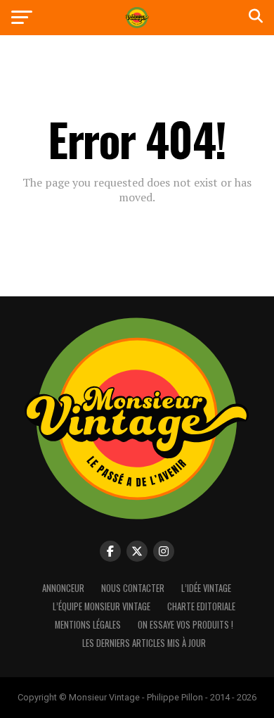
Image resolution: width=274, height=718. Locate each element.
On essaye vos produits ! (185, 624)
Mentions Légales (88, 624)
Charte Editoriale (201, 606)
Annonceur (63, 588)
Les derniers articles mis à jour (144, 643)
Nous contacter (132, 588)
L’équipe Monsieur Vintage (101, 606)
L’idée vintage (206, 588)
